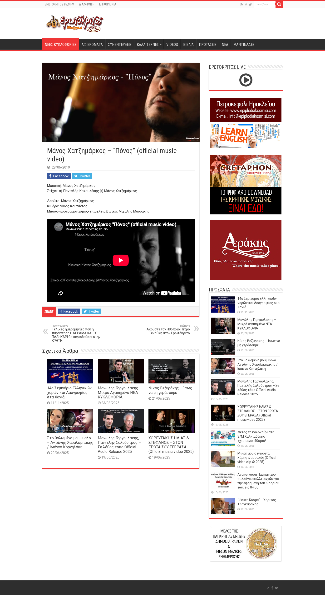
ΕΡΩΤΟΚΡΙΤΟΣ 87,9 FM (59, 4)
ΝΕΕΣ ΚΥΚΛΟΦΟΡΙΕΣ (60, 44)
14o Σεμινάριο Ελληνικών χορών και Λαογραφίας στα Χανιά (69, 392)
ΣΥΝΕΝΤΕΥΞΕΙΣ (120, 44)
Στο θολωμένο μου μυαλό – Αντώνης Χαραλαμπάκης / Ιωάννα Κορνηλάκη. (70, 442)
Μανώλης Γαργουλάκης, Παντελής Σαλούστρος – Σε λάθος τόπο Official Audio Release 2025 (119, 445)
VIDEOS (172, 44)
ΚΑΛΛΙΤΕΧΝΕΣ (148, 44)
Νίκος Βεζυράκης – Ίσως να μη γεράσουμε (170, 390)
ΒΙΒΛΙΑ (188, 44)
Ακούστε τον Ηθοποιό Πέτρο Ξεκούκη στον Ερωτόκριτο (168, 329)
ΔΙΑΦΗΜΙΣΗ (86, 4)
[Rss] (242, 4)
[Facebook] (246, 4)
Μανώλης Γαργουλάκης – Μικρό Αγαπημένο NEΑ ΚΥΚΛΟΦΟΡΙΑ (120, 392)
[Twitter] (250, 4)
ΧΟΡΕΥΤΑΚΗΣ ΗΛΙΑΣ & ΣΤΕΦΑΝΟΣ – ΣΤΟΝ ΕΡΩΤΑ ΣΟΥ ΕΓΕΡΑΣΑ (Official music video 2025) (171, 445)
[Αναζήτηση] (279, 4)
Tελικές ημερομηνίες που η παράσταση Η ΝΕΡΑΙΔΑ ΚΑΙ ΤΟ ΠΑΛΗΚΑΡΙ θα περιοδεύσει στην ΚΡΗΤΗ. (76, 333)
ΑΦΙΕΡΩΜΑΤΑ (92, 44)
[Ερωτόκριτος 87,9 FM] (75, 22)
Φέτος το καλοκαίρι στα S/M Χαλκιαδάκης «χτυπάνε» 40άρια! (255, 436)
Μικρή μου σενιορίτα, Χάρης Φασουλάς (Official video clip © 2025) (256, 457)
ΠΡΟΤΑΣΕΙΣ (208, 44)
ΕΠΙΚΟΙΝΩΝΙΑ (107, 4)
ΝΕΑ (225, 44)
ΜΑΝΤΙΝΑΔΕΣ (244, 44)
